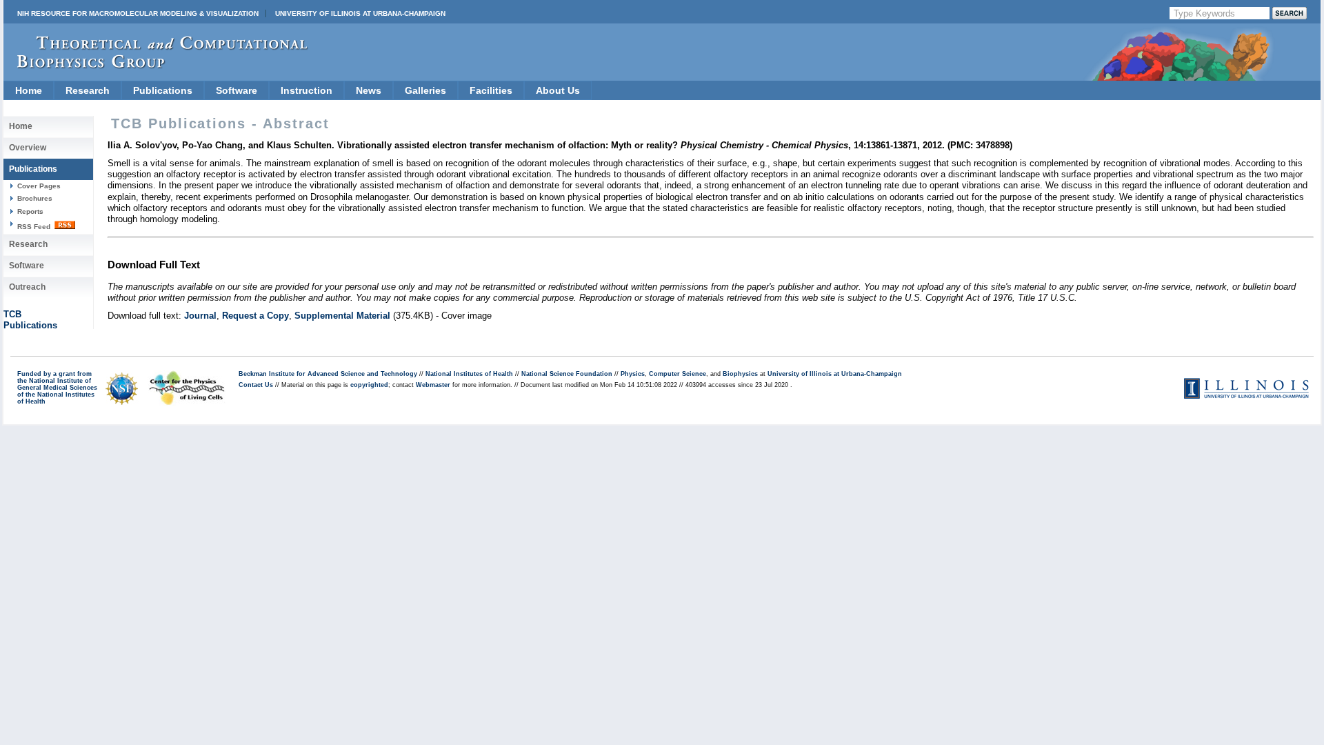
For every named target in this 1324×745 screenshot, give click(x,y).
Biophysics (740, 373)
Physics (633, 373)
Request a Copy (255, 315)
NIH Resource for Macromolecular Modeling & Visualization (138, 13)
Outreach (27, 287)
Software (236, 90)
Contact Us (256, 384)
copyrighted (369, 384)
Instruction (306, 90)
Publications (162, 90)
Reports (30, 211)
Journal (200, 315)
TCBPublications (30, 319)
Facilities (491, 90)
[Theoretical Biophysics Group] (155, 65)
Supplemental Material (342, 315)
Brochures (34, 198)
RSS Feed (34, 226)
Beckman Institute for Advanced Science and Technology (328, 373)
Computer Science (677, 373)
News (368, 90)
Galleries (425, 90)
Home (28, 90)
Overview (27, 147)
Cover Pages (39, 186)
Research (88, 90)
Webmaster (433, 384)
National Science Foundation (566, 373)
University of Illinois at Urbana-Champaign (360, 13)
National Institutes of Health (469, 373)
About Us (558, 90)
